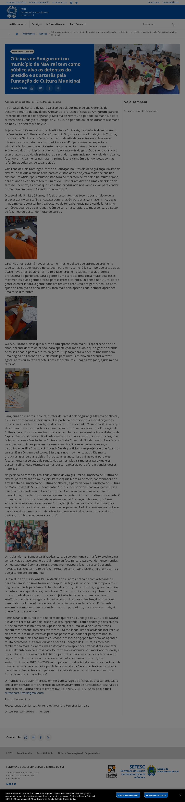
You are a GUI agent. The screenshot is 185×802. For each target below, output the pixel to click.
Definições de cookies (128, 795)
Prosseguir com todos (156, 795)
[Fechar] (180, 795)
